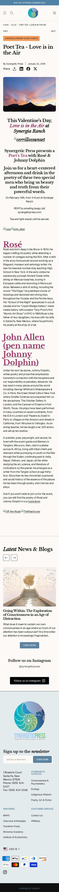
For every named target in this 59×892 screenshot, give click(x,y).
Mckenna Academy (13, 831)
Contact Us (37, 815)
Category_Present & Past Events (21, 38)
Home (6, 25)
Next (53, 31)
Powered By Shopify (29, 888)
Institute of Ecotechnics (15, 837)
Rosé (12, 244)
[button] (4, 12)
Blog (13, 25)
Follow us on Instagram (27, 680)
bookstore (34, 501)
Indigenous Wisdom (41, 794)
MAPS (6, 815)
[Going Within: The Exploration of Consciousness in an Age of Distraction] (29, 587)
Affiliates (35, 821)
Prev (5, 31)
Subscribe (42, 759)
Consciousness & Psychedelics (39, 782)
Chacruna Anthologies (14, 821)
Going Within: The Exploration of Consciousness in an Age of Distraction (27, 615)
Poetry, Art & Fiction (41, 800)
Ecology (35, 789)
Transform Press (11, 826)
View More (29, 645)
